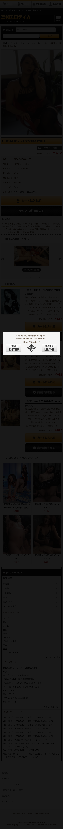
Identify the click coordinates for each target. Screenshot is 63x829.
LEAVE (46, 346)
